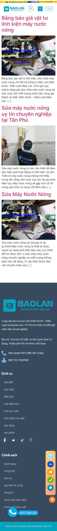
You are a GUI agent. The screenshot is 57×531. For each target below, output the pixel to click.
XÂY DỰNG (9, 425)
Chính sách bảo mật (15, 507)
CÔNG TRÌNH (9, 471)
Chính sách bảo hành (15, 499)
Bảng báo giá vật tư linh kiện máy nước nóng (25, 24)
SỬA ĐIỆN (8, 382)
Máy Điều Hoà (11, 403)
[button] (4, 2)
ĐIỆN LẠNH (8, 396)
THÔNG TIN (8, 492)
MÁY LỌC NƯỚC (11, 411)
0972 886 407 (28, 512)
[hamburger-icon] (49, 8)
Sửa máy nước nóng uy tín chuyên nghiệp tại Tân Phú (27, 114)
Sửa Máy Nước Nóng (26, 194)
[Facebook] (5, 440)
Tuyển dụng (10, 463)
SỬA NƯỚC (9, 389)
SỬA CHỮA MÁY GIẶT (14, 418)
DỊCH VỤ (8, 478)
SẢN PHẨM (9, 432)
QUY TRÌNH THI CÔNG (13, 485)
